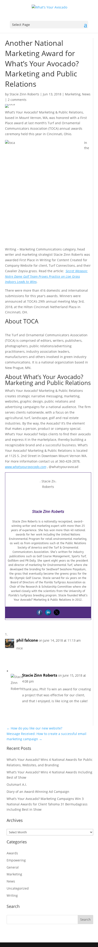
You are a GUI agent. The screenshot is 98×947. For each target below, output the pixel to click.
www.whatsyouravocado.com (25, 467)
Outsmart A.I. (17, 784)
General (13, 867)
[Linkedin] (48, 612)
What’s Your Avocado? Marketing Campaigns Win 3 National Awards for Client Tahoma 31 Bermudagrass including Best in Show (47, 804)
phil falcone (27, 640)
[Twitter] (57, 612)
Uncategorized (18, 888)
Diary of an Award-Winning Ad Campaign (38, 791)
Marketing (72, 94)
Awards (12, 853)
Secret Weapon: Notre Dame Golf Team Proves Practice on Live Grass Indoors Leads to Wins (46, 276)
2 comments (17, 99)
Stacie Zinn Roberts (24, 94)
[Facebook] (39, 612)
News (86, 94)
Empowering (16, 860)
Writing (12, 895)
